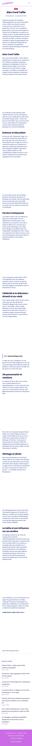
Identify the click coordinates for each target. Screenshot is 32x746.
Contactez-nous (22, 733)
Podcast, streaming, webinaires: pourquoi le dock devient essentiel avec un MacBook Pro (16, 700)
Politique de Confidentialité (16, 736)
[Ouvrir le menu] (28, 3)
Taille (16, 9)
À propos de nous (10, 733)
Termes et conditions (16, 738)
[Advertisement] (16, 94)
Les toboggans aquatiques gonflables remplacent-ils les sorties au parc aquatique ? (14, 719)
